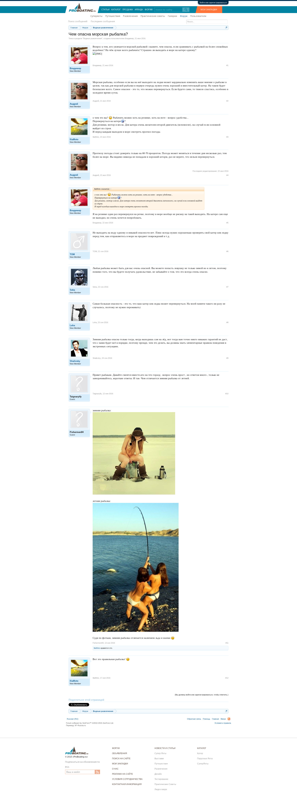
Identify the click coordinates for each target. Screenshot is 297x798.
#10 (226, 394)
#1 (227, 65)
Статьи (105, 9)
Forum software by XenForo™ (90, 723)
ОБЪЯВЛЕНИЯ (119, 753)
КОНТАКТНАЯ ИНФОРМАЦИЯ (127, 784)
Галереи (172, 16)
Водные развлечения (92, 38)
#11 (227, 643)
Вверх (223, 719)
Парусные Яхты (205, 758)
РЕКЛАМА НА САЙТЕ (122, 774)
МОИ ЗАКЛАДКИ (209, 9)
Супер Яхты (160, 753)
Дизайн (158, 774)
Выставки (159, 758)
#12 (226, 678)
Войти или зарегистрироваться (213, 3)
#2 (227, 101)
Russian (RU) (72, 719)
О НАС (115, 769)
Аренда (139, 9)
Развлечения (130, 16)
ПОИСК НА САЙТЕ (121, 758)
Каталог (116, 9)
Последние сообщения (103, 21)
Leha (72, 325)
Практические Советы (165, 784)
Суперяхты (96, 16)
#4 (227, 175)
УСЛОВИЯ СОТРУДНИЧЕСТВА (127, 779)
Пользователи (198, 16)
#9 (227, 358)
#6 (227, 251)
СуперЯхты (202, 763)
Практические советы (153, 16)
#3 (227, 137)
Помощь (206, 719)
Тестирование (161, 779)
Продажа (128, 9)
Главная (215, 719)
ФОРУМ (116, 748)
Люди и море (161, 789)
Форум (148, 9)
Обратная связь (194, 719)
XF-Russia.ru (80, 725)
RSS (229, 719)
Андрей (74, 104)
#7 (227, 287)
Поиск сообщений (77, 21)
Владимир (129, 38)
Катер (200, 753)
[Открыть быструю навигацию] (226, 27)
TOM (72, 254)
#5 (227, 223)
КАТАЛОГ (201, 748)
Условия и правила (222, 723)
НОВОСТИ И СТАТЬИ (165, 748)
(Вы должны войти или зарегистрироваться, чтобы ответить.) (201, 695)
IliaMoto (74, 139)
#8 (227, 322)
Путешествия (112, 16)
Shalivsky (75, 361)
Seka (72, 290)
